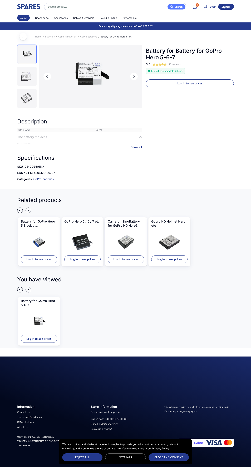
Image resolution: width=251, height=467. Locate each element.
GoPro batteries (43, 179)
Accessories (61, 17)
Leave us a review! (101, 428)
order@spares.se (108, 423)
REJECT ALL (82, 457)
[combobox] (115, 6)
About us (22, 427)
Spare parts (41, 17)
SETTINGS (125, 457)
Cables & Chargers (83, 17)
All (25, 17)
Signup (226, 7)
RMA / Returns (25, 422)
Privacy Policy (160, 448)
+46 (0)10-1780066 (116, 418)
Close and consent (168, 457)
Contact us (23, 412)
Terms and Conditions (29, 417)
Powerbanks (129, 17)
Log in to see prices (190, 83)
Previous (47, 76)
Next (134, 76)
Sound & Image (108, 17)
